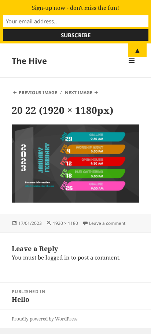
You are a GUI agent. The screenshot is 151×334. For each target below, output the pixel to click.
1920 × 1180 (65, 223)
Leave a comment (107, 223)
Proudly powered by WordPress (44, 319)
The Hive (29, 60)
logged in (57, 257)
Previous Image (38, 92)
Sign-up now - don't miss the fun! (75, 7)
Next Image (78, 92)
